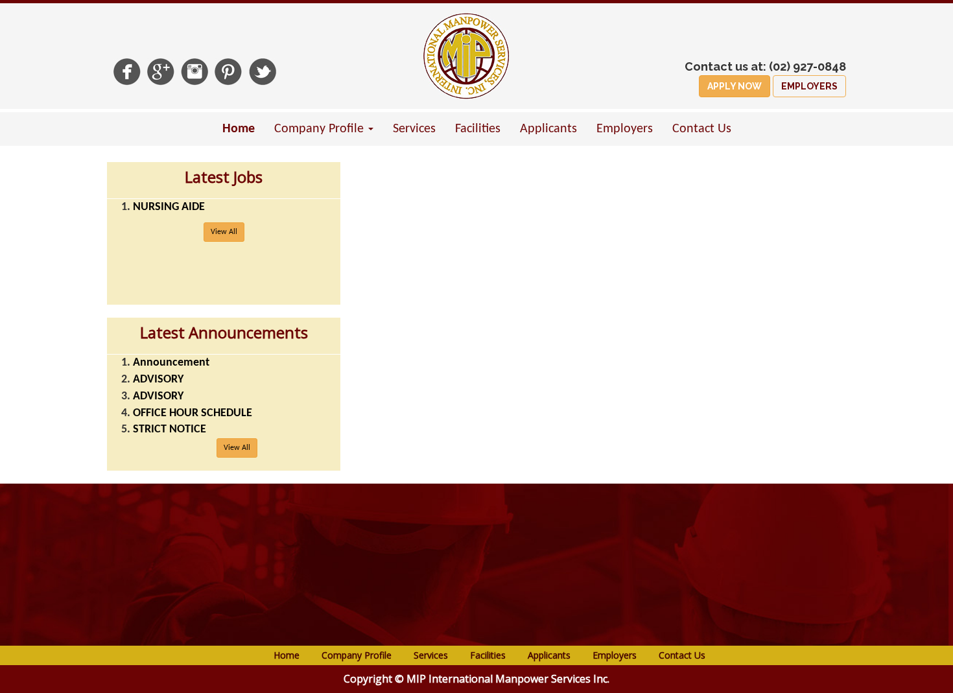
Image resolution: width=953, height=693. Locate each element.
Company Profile (357, 655)
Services (414, 129)
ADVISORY (158, 379)
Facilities (477, 129)
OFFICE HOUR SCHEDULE (192, 413)
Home (238, 129)
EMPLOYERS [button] (809, 86)
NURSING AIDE (169, 207)
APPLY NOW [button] (734, 86)
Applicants (548, 129)
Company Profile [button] (320, 129)
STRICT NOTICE (169, 429)
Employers (624, 129)
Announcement (171, 363)
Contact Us (701, 129)
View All (224, 232)
